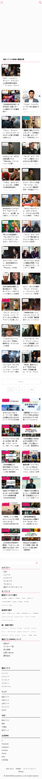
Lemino (15, 601)
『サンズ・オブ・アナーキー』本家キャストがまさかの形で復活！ (31, 158)
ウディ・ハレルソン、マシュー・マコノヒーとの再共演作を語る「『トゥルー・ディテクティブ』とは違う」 (11, 83)
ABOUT (6, 643)
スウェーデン (27, 631)
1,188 (31, 390)
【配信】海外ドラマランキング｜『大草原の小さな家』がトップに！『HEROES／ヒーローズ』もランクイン (31, 135)
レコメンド (7, 578)
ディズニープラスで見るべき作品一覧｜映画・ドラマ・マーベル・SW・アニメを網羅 (11, 443)
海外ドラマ (5, 720)
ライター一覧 (8, 646)
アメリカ (14, 628)
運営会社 (6, 656)
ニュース (6, 575)
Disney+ (18, 598)
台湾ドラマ (5, 703)
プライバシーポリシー (29, 768)
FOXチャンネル (11, 613)
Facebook (5, 744)
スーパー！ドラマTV (30, 616)
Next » (21, 382)
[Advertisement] (32, 72)
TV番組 (4, 727)
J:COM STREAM (7, 601)
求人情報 (6, 649)
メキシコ (25, 635)
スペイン (35, 631)
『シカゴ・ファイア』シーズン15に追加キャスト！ (31, 106)
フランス (18, 635)
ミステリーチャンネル (8, 620)
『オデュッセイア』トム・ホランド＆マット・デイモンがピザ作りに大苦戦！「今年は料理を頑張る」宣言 (31, 213)
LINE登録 (5, 760)
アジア (4, 692)
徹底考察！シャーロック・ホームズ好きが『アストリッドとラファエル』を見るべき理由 (31, 469)
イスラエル (27, 628)
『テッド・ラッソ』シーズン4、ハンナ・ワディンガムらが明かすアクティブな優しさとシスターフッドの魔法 (11, 317)
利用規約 (18, 768)
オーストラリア (12, 631)
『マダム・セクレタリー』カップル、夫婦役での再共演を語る (11, 184)
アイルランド (6, 628)
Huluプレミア (31, 598)
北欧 (31, 635)
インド (4, 631)
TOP (5, 572)
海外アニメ (5, 730)
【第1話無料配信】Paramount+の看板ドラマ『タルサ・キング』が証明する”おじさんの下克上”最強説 (31, 521)
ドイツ (12, 635)
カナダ (19, 631)
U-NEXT (27, 601)
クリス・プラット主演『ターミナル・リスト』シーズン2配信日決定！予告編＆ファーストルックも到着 (31, 187)
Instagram (5, 747)
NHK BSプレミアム (27, 613)
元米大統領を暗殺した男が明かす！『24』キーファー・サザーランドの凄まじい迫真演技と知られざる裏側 (11, 291)
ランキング (7, 581)
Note (3, 757)
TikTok (4, 753)
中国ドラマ (5, 700)
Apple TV (12, 598)
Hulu (24, 598)
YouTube (5, 750)
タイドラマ (5, 707)
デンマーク (5, 635)
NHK (19, 613)
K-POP (4, 710)
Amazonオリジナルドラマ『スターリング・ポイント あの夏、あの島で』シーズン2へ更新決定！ (11, 213)
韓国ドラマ (5, 697)
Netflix (20, 601)
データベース (6, 686)
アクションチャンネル (8, 616)
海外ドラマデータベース (12, 587)
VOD (3, 715)
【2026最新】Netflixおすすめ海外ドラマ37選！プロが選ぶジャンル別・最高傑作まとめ (31, 443)
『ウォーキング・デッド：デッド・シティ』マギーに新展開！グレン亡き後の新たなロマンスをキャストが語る (31, 343)
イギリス (20, 628)
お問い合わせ (8, 653)
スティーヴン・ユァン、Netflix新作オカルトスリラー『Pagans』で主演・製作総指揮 (10, 265)
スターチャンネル (19, 616)
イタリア (35, 628)
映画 (3, 723)
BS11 (4, 613)
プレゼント (7, 584)
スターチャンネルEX (7, 605)
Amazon (5, 598)
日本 (35, 635)
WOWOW (36, 613)
